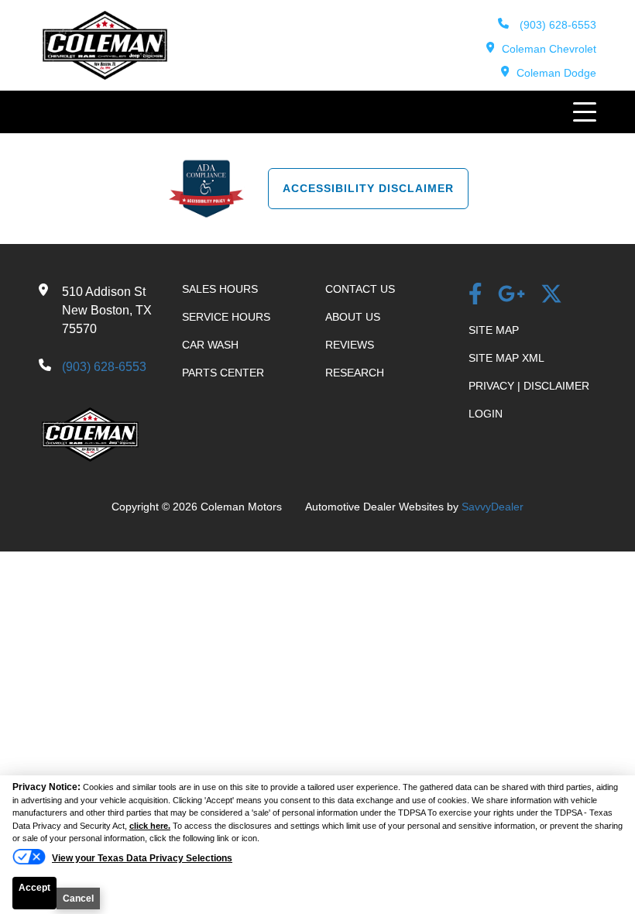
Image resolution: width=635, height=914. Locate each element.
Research (354, 372)
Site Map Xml (506, 358)
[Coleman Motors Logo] (104, 75)
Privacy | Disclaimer (529, 386)
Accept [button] (34, 887)
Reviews (349, 344)
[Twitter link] (551, 295)
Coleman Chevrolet (549, 49)
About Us (352, 317)
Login (486, 413)
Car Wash (210, 344)
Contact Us (360, 289)
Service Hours (226, 317)
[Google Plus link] (511, 295)
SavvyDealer (492, 506)
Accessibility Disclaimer (368, 188)
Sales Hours (220, 289)
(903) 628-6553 (556, 25)
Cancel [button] (78, 898)
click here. (149, 825)
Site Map (494, 330)
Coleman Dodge (556, 73)
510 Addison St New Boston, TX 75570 (107, 310)
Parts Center (223, 372)
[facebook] (475, 295)
